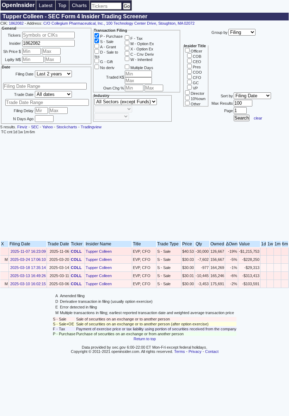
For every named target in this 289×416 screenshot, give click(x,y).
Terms (179, 351)
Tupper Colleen (99, 251)
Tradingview (91, 127)
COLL (76, 251)
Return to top (145, 339)
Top (62, 5)
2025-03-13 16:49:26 (28, 276)
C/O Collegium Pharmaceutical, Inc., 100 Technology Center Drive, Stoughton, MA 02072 (119, 23)
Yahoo (47, 127)
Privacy (195, 351)
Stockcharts (66, 127)
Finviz (22, 127)
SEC (35, 127)
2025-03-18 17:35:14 (28, 267)
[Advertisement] (144, 187)
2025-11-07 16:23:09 (28, 251)
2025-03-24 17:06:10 (28, 259)
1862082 (16, 23)
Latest (46, 5)
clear (258, 118)
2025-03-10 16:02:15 (28, 284)
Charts (79, 5)
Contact (212, 351)
